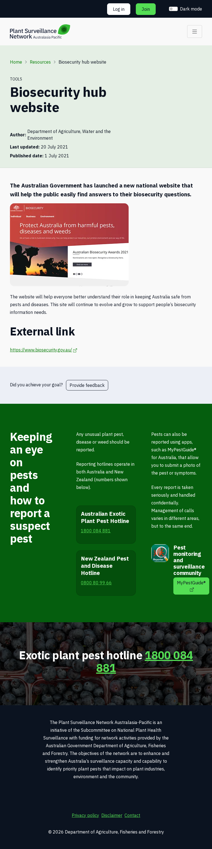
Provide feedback (87, 385)
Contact (132, 815)
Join (146, 9)
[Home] (40, 31)
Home (16, 62)
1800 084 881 (144, 661)
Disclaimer (111, 815)
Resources (40, 62)
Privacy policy (85, 815)
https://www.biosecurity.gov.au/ (43, 350)
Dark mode (191, 9)
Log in (118, 9)
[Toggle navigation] (194, 31)
